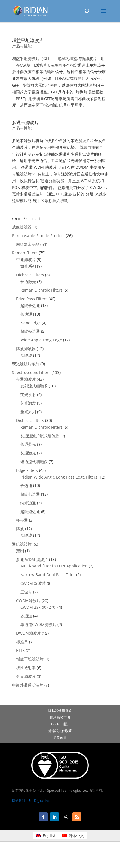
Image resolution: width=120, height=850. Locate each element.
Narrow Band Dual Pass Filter (47, 574)
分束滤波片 (26, 676)
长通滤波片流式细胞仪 (39, 435)
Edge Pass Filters (31, 298)
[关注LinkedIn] (54, 816)
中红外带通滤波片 (27, 685)
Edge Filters (27, 470)
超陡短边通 (30, 331)
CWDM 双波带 (33, 583)
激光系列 (28, 266)
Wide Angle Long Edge (41, 340)
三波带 (26, 592)
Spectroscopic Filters (31, 372)
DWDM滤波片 (28, 633)
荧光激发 (28, 403)
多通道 (26, 615)
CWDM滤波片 (28, 600)
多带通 (22, 520)
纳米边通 (28, 502)
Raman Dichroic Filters (41, 290)
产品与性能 (22, 45)
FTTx (20, 650)
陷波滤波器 (26, 348)
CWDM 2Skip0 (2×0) (38, 607)
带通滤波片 (26, 259)
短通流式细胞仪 (34, 461)
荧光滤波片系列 (25, 363)
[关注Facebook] (43, 816)
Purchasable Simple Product (38, 235)
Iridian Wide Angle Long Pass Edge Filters (58, 477)
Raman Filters (25, 252)
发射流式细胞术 (34, 386)
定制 (20, 550)
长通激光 (28, 281)
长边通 (26, 314)
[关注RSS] (76, 816)
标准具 (22, 642)
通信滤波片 (22, 544)
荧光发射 (28, 394)
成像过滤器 (22, 227)
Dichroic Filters (30, 275)
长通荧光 (28, 444)
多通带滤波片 (25, 122)
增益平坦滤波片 (27, 40)
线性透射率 (26, 667)
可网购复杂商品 (25, 244)
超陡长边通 (30, 305)
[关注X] (65, 816)
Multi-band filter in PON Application (54, 566)
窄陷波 (26, 355)
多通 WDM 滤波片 (32, 559)
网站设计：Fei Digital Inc (30, 800)
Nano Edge (30, 322)
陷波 (20, 528)
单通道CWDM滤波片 (38, 624)
